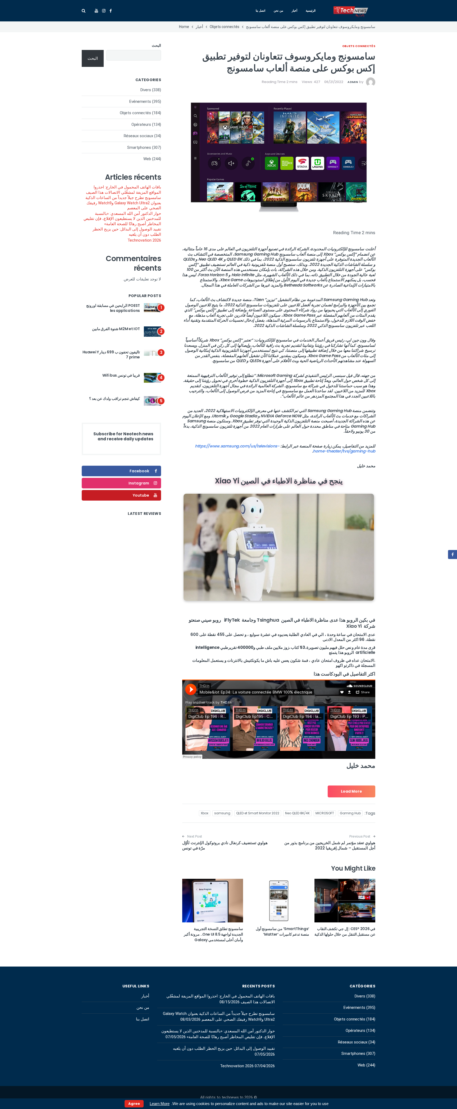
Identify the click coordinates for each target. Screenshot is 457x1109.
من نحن (278, 10)
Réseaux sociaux (138, 135)
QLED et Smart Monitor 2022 (257, 813)
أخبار (294, 10)
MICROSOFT (325, 813)
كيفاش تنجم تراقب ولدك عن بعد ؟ (114, 398)
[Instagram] (104, 11)
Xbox (204, 813)
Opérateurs (141, 124)
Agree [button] (134, 1103)
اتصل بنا (261, 10)
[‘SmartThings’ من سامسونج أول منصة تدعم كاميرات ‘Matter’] (278, 900)
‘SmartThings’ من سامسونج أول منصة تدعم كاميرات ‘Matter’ (282, 931)
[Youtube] (96, 11)
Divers (145, 89)
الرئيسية (311, 10)
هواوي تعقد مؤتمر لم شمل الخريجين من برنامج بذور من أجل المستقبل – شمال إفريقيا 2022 (329, 845)
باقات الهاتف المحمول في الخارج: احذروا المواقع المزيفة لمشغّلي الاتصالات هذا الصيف (123, 190)
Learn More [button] (160, 1103)
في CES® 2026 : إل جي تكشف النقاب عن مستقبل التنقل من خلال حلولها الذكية (344, 931)
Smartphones (139, 147)
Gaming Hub (350, 813)
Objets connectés (358, 46)
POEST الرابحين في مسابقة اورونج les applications (113, 308)
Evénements (140, 101)
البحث (156, 45)
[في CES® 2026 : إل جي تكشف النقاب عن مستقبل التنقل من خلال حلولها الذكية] (344, 900)
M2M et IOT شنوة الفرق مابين (116, 328)
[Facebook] (110, 11)
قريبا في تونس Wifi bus (121, 375)
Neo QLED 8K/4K (297, 813)
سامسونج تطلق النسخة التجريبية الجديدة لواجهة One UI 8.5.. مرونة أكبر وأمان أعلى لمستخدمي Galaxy (213, 934)
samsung (222, 813)
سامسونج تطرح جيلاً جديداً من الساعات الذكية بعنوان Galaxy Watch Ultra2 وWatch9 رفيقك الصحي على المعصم (123, 202)
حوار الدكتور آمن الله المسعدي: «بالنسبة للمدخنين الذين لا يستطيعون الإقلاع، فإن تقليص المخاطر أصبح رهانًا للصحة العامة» (122, 218)
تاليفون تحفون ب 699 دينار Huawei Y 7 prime (111, 354)
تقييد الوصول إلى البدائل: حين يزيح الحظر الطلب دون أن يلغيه (127, 232)
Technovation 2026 (144, 240)
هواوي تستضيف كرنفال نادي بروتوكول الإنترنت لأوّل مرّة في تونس (225, 845)
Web (147, 158)
